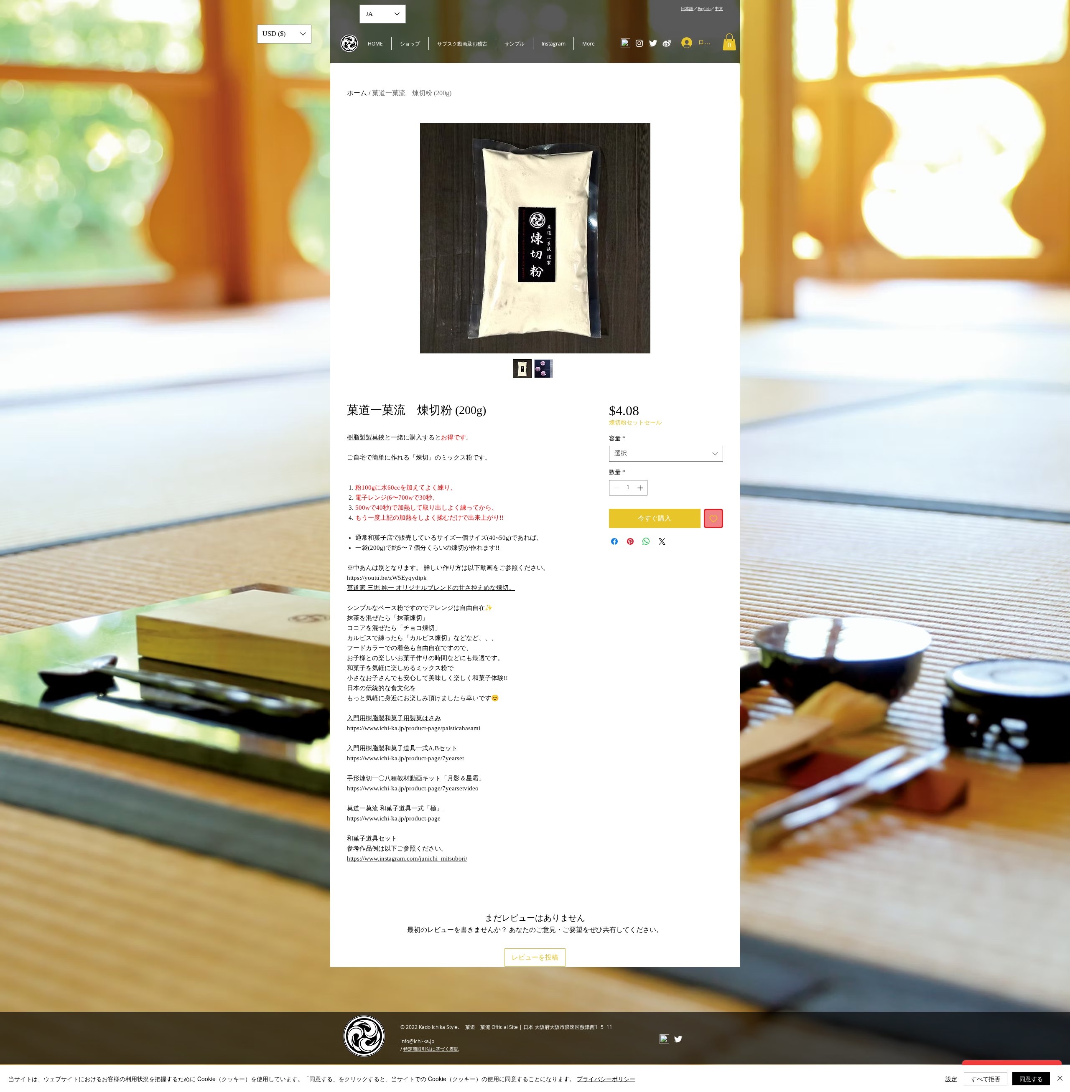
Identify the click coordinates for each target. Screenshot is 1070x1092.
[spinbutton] (628, 487)
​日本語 (687, 8)
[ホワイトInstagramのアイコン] (639, 43)
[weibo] (667, 43)
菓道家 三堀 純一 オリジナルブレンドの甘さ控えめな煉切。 (431, 587)
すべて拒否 (985, 1078)
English (704, 8)
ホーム (357, 93)
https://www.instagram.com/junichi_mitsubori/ (407, 858)
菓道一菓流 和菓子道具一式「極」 (395, 808)
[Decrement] (615, 487)
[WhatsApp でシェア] (646, 541)
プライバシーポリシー (606, 1078)
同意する (1031, 1078)
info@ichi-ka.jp (417, 1041)
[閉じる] (1060, 1078)
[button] (729, 42)
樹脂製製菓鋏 (366, 437)
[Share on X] (662, 541)
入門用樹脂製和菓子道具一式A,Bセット (402, 748)
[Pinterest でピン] (630, 541)
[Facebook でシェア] (614, 541)
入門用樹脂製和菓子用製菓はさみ (394, 718)
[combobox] (666, 454)
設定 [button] (951, 1078)
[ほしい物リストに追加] (713, 518)
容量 (617, 438)
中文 (719, 8)
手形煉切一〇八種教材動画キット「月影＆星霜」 (416, 778)
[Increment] (641, 487)
